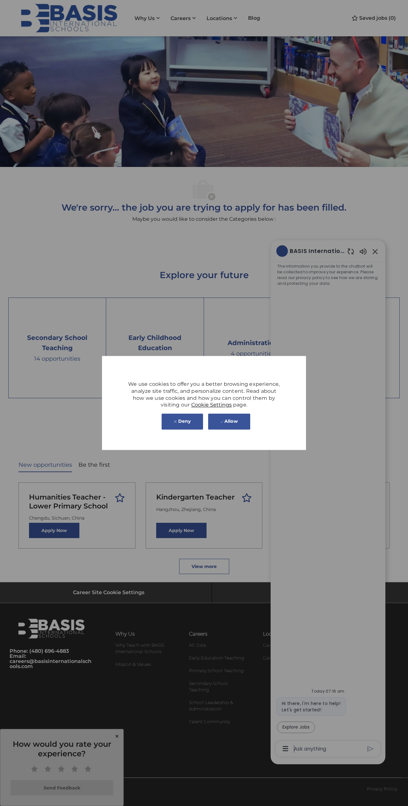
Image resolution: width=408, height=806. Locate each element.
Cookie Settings (211, 405)
